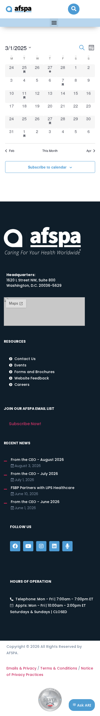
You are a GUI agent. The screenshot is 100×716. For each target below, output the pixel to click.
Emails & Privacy (21, 668)
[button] (73, 9)
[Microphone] (67, 546)
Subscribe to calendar (47, 167)
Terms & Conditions (58, 668)
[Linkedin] (54, 546)
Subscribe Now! (25, 424)
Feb (11, 151)
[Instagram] (41, 546)
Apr (88, 151)
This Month (50, 151)
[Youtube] (28, 546)
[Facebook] (15, 546)
